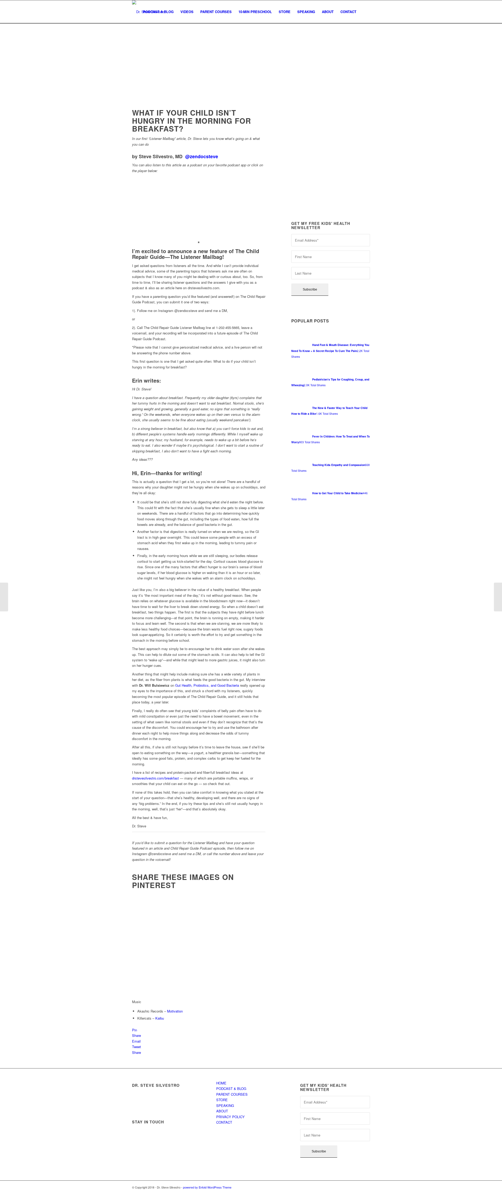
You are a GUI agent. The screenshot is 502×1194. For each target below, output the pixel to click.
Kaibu (159, 1018)
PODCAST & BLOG (231, 1088)
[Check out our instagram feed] (138, 1146)
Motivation (175, 1011)
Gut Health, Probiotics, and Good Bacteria (207, 685)
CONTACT (224, 1122)
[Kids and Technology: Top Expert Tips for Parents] (498, 597)
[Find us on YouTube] (193, 1132)
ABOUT (222, 1110)
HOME (221, 1083)
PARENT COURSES (232, 1094)
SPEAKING (225, 1105)
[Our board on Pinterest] (166, 1132)
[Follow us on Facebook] (138, 1132)
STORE (222, 1099)
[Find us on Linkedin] (180, 1132)
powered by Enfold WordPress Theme (207, 1187)
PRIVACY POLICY (230, 1116)
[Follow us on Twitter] (152, 1132)
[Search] (365, 11)
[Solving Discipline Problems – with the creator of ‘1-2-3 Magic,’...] (4, 597)
